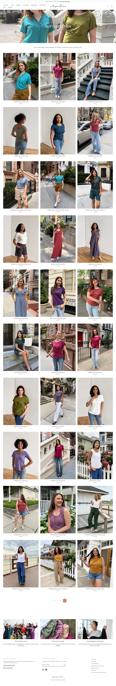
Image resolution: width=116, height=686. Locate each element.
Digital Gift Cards (95, 668)
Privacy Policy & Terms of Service (98, 672)
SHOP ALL (5, 5)
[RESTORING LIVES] (21, 629)
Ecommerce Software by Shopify (58, 679)
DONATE (10, 7)
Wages (4, 667)
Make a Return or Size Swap (97, 665)
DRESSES (18, 5)
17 (60, 600)
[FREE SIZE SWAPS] (58, 629)
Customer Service (95, 663)
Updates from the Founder (9, 665)
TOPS (12, 5)
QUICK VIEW (21, 98)
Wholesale (93, 670)
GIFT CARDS (42, 5)
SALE (4, 7)
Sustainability (9, 667)
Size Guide (93, 661)
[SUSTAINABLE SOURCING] (95, 629)
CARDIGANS (34, 5)
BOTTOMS (25, 5)
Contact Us (93, 659)
